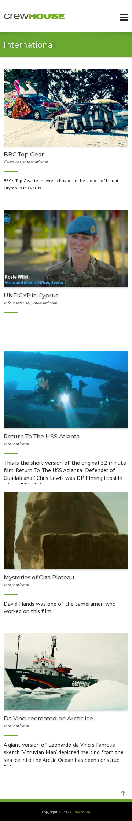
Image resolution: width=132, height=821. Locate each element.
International (35, 162)
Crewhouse (81, 812)
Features (12, 162)
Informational (17, 303)
